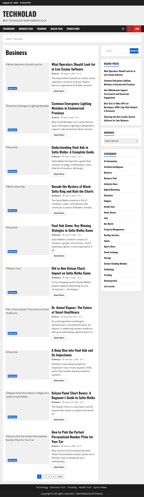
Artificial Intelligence (113, 167)
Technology (9, 28)
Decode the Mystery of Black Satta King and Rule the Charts (28, 199)
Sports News (73, 28)
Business (12, 88)
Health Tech (56, 28)
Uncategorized (110, 280)
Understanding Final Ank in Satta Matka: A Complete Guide (28, 160)
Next (60, 476)
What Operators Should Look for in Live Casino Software (28, 77)
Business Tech (26, 28)
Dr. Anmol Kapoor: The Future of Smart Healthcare (28, 322)
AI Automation (110, 161)
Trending (41, 28)
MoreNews (82, 493)
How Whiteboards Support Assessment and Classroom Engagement (116, 93)
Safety (107, 241)
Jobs (106, 218)
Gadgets (107, 201)
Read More (60, 91)
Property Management (114, 229)
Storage (107, 257)
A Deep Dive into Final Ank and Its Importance (28, 365)
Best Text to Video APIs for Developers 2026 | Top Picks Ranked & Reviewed (120, 107)
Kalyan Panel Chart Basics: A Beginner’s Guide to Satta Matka (28, 405)
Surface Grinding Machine (115, 263)
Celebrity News (111, 184)
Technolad (19, 13)
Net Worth (108, 223)
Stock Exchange (111, 252)
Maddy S (57, 156)
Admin (56, 73)
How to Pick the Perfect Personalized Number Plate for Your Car (28, 449)
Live (137, 28)
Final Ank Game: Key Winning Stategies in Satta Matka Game (28, 240)
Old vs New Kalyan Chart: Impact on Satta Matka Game (28, 281)
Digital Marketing (112, 189)
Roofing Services (111, 235)
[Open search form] (123, 29)
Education (108, 195)
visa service (109, 286)
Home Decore (110, 212)
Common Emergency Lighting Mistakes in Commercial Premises (28, 118)
